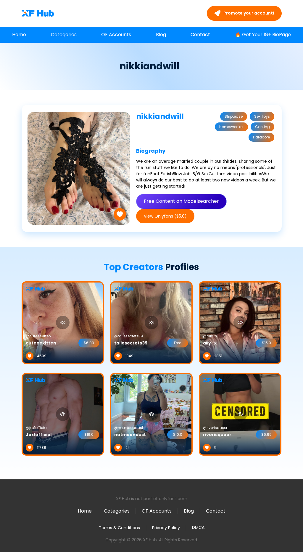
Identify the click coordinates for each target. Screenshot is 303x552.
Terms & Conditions (119, 528)
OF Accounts (116, 34)
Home (19, 34)
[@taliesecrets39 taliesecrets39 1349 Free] (151, 322)
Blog (161, 34)
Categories (64, 34)
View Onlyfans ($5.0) (165, 216)
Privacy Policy (166, 528)
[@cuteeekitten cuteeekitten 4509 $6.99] (63, 322)
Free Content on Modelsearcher (181, 201)
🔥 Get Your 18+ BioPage (263, 34)
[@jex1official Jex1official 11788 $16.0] (63, 414)
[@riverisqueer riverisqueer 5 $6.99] (240, 414)
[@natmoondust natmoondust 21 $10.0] (151, 414)
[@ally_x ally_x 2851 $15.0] (240, 322)
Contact (200, 34)
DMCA (198, 527)
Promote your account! (248, 13)
